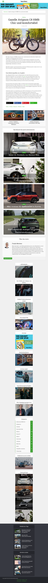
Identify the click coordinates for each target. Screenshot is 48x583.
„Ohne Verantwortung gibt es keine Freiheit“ (27, 562)
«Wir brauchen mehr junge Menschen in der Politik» (24, 387)
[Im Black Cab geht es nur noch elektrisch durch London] (24, 463)
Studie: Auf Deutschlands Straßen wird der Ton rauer (24, 498)
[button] (9, 103)
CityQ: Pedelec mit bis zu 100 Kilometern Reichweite (27, 546)
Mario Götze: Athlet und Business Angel (24, 302)
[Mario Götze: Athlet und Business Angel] (24, 308)
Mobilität (24, 455)
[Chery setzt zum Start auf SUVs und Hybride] (24, 492)
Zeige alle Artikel (8, 258)
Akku (24, 76)
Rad (23, 106)
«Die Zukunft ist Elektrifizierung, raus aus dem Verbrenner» (24, 404)
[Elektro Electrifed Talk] (24, 324)
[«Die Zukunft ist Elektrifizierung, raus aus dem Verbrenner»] (24, 410)
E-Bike (26, 85)
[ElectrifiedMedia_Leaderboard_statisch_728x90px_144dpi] (24, 5)
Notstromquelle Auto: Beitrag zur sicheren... (24, 510)
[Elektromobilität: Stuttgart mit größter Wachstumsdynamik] (24, 222)
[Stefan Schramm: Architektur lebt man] (24, 360)
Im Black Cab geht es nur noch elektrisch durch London (24, 458)
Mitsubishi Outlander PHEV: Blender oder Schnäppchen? (26, 531)
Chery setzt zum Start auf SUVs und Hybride (24, 486)
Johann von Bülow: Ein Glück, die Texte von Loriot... (24, 284)
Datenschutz (19, 581)
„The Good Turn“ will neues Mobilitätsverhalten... (27, 567)
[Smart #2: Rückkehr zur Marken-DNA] (24, 144)
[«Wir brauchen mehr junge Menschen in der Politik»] (24, 393)
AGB (26, 579)
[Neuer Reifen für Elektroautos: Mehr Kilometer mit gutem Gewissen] (24, 272)
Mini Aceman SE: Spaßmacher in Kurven (24, 206)
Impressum (19, 579)
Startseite (6, 11)
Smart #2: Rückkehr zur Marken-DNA (24, 155)
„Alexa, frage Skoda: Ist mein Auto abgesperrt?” (26, 556)
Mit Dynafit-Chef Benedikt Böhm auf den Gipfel (24, 370)
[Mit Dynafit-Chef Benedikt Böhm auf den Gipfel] (24, 376)
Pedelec (20, 106)
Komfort (15, 106)
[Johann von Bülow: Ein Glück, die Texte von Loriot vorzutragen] (24, 290)
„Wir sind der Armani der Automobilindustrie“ (27, 572)
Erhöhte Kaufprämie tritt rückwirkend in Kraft (27, 541)
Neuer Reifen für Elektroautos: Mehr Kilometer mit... (24, 266)
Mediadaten (24, 581)
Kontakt (23, 579)
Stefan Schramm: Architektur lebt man (24, 354)
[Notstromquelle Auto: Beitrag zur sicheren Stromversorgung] (24, 170)
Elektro (24, 17)
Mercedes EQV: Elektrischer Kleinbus (26, 536)
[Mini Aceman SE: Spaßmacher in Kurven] (24, 196)
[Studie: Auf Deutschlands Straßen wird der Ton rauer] (24, 504)
